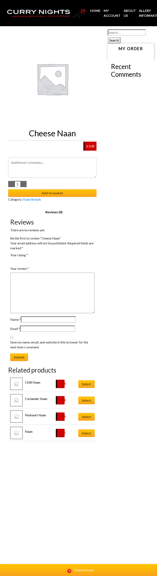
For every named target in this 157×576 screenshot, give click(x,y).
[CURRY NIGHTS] (45, 13)
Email (15, 329)
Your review (19, 268)
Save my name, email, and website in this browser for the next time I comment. (49, 344)
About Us (130, 13)
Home (95, 10)
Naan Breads (32, 199)
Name (15, 319)
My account (112, 13)
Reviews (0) (54, 212)
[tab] (54, 212)
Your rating (19, 255)
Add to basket (52, 193)
